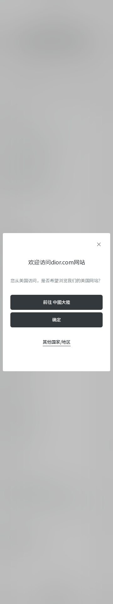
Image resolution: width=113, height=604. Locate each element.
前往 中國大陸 (56, 302)
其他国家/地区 (57, 342)
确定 (56, 319)
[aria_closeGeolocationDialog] (99, 244)
